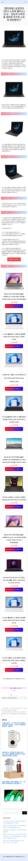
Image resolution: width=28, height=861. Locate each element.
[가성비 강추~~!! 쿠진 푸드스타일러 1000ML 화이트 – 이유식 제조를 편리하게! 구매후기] (14, 748)
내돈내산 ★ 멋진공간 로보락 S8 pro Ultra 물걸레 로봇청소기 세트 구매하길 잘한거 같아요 (13, 754)
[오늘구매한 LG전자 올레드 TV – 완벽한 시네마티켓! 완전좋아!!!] (14, 805)
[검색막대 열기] (25, 2)
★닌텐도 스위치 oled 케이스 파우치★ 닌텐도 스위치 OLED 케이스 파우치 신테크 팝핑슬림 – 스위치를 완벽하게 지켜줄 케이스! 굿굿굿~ (15, 836)
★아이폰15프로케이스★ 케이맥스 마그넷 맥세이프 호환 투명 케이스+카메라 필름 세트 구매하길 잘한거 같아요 (14, 713)
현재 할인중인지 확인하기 (14, 306)
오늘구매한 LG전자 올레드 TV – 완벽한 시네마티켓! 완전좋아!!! (13, 782)
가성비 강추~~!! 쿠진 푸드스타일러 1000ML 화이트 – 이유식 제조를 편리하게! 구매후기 (14, 724)
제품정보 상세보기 (14, 259)
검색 (25, 812)
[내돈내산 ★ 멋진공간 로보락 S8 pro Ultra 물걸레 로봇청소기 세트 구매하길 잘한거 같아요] (14, 777)
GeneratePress (20, 858)
